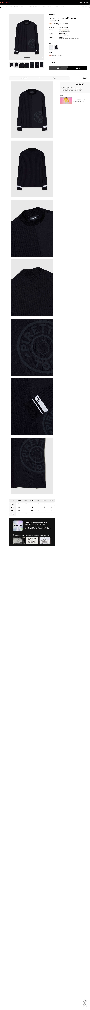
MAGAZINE (86, 2)
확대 (42, 57)
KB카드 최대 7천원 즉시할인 (64, 35)
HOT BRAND (64, 7)
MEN (11, 7)
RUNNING (31, 7)
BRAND (80, 2)
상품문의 (85, 78)
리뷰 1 (58, 20)
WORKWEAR (49, 7)
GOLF (43, 7)
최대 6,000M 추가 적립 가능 (64, 31)
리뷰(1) (54, 78)
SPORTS (37, 7)
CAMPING (24, 7)
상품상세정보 (24, 78)
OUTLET (57, 7)
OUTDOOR (16, 7)
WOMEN (5, 7)
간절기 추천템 (81, 7)
